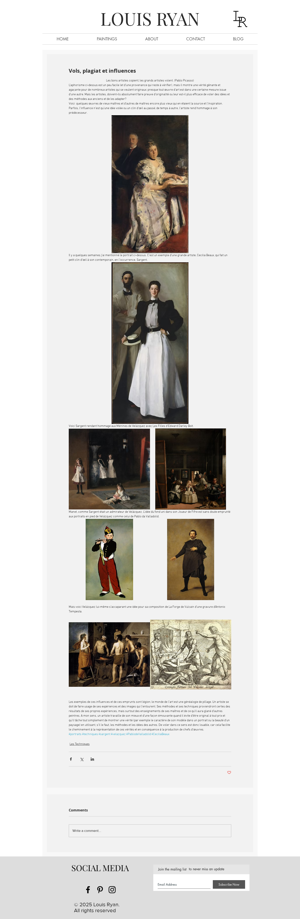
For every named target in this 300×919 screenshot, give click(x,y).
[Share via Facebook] (71, 759)
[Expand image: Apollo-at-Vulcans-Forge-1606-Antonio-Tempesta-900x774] (190, 654)
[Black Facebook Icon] (88, 889)
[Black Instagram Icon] (112, 889)
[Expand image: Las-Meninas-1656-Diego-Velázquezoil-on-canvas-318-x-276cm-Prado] (190, 469)
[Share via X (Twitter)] (82, 759)
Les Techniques (80, 744)
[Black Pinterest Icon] (100, 889)
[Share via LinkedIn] (92, 759)
